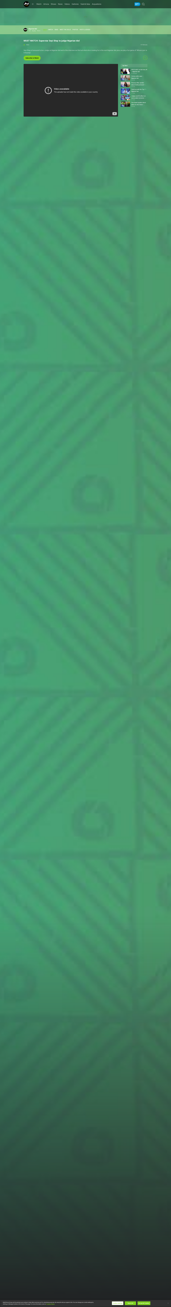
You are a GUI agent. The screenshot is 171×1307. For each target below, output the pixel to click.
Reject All (130, 1303)
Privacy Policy (50, 1304)
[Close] (168, 1303)
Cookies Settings (117, 1303)
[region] (85, 1303)
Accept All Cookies (143, 1303)
